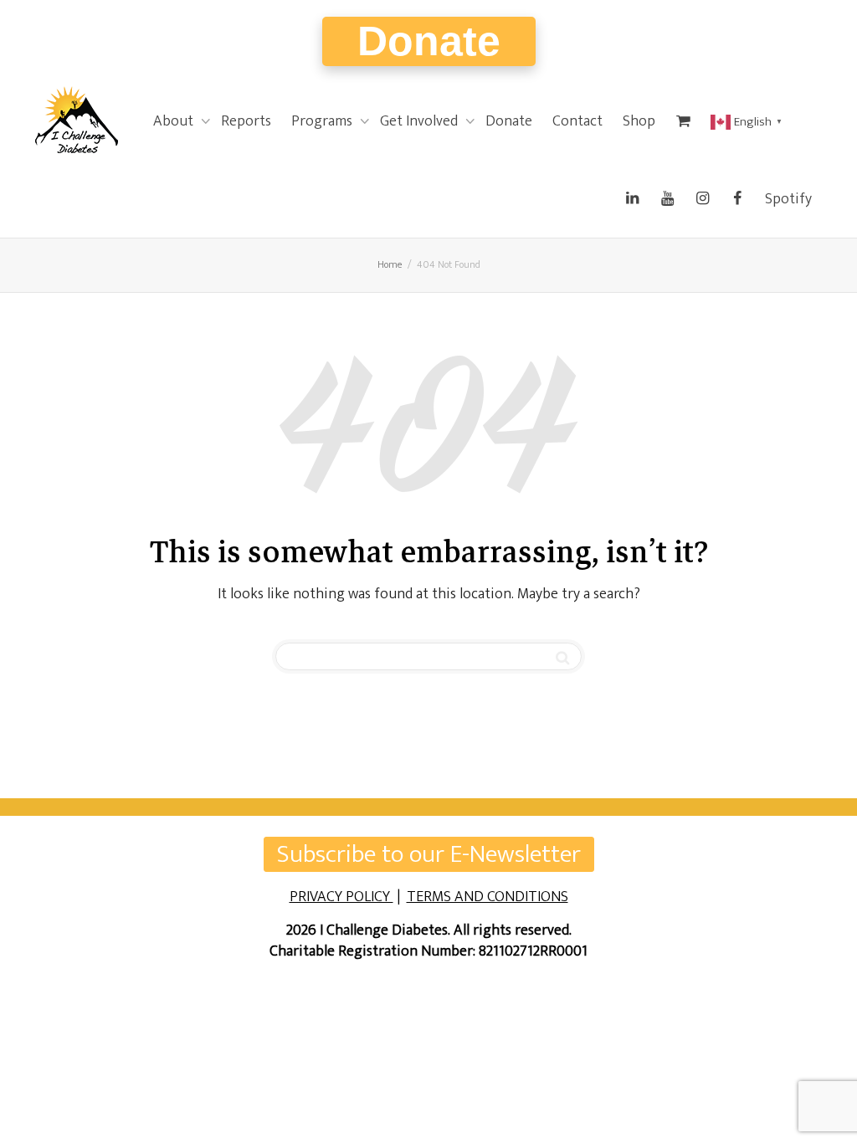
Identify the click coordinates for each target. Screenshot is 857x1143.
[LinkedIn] (631, 199)
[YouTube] (667, 199)
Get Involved (420, 121)
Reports (246, 121)
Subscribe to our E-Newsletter (429, 854)
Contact (577, 121)
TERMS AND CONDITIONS (487, 897)
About (175, 121)
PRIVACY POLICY (341, 897)
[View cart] (682, 121)
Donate (428, 41)
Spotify (788, 199)
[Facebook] (737, 199)
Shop (639, 121)
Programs (323, 121)
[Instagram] (702, 199)
